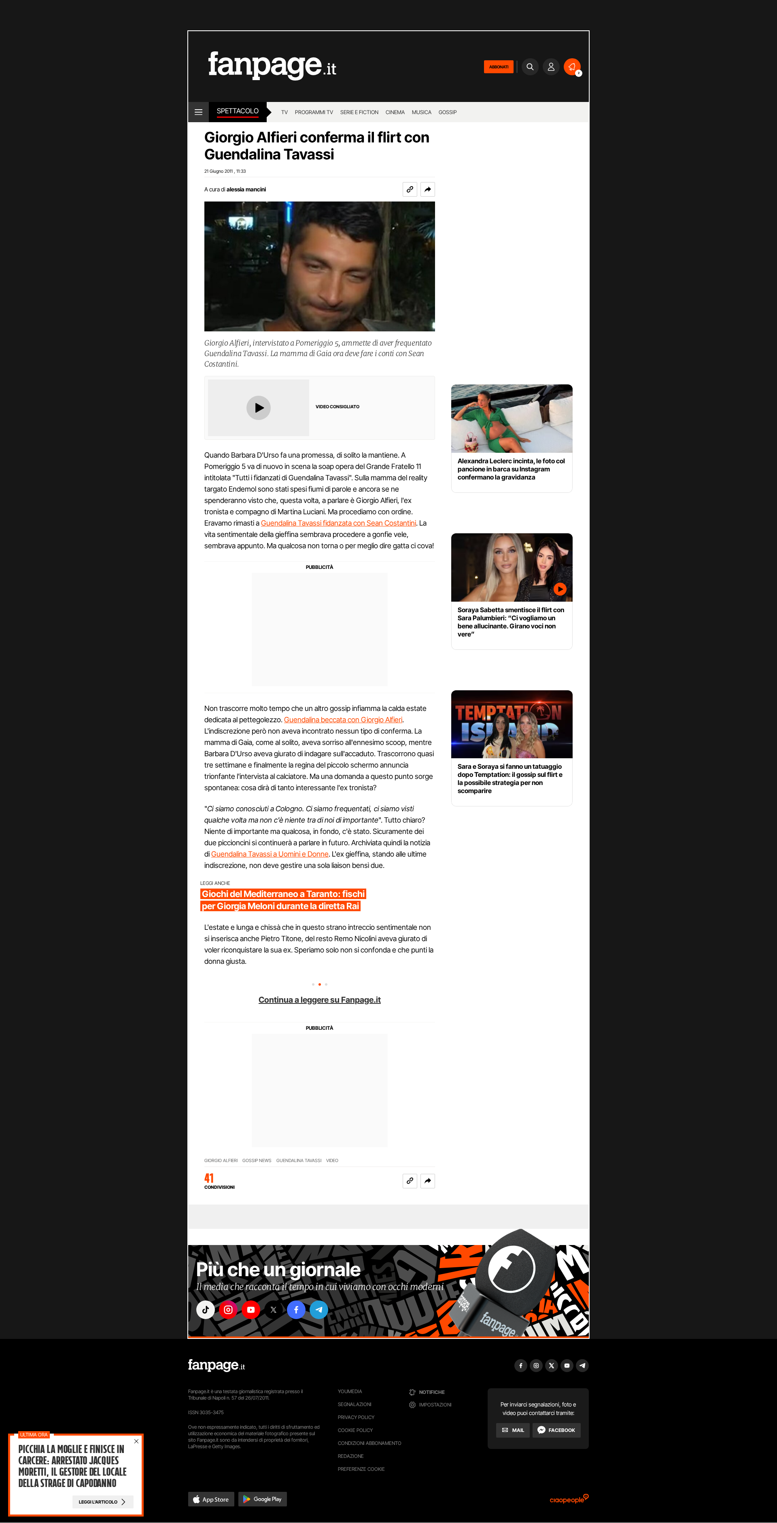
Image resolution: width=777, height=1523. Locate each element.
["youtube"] (251, 1309)
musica (421, 112)
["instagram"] (228, 1309)
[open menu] (198, 112)
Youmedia (350, 1391)
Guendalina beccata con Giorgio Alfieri (343, 719)
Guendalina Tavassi (298, 1160)
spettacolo (238, 111)
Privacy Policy (356, 1417)
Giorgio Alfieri (221, 1160)
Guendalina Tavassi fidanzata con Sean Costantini (338, 523)
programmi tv (314, 112)
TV (284, 112)
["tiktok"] (205, 1309)
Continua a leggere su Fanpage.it (320, 1000)
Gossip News (257, 1160)
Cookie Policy (355, 1430)
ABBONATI (498, 66)
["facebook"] (296, 1309)
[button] (427, 189)
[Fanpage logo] (262, 66)
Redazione (351, 1456)
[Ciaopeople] (569, 1501)
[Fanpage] (216, 1365)
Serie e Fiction (359, 112)
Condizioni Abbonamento (369, 1443)
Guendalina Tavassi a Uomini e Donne (270, 854)
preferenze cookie (361, 1469)
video (332, 1160)
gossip (448, 112)
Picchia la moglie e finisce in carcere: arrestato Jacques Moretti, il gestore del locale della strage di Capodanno (72, 1466)
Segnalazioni (355, 1404)
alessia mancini (246, 189)
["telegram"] (319, 1309)
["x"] (273, 1309)
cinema (395, 112)
